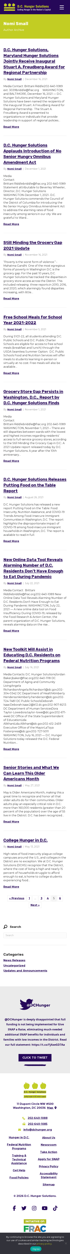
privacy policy (44, 1243)
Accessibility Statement (49, 1175)
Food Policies (19, 1177)
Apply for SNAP (48, 1159)
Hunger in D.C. (19, 1137)
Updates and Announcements (25, 970)
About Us (48, 1137)
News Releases (14, 960)
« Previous (16, 898)
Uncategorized (14, 965)
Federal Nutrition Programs (19, 1146)
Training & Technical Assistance (19, 1159)
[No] (65, 1243)
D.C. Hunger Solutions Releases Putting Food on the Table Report (34, 485)
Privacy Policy (48, 1166)
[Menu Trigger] (61, 7)
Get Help (19, 1170)
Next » (35, 905)
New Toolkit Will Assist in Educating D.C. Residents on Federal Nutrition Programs (31, 655)
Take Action (48, 1152)
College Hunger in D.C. (25, 840)
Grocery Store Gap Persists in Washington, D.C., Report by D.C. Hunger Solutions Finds (33, 397)
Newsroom (49, 1144)
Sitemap (49, 1184)
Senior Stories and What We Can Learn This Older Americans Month (31, 773)
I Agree (36, 1249)
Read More (11, 126)
